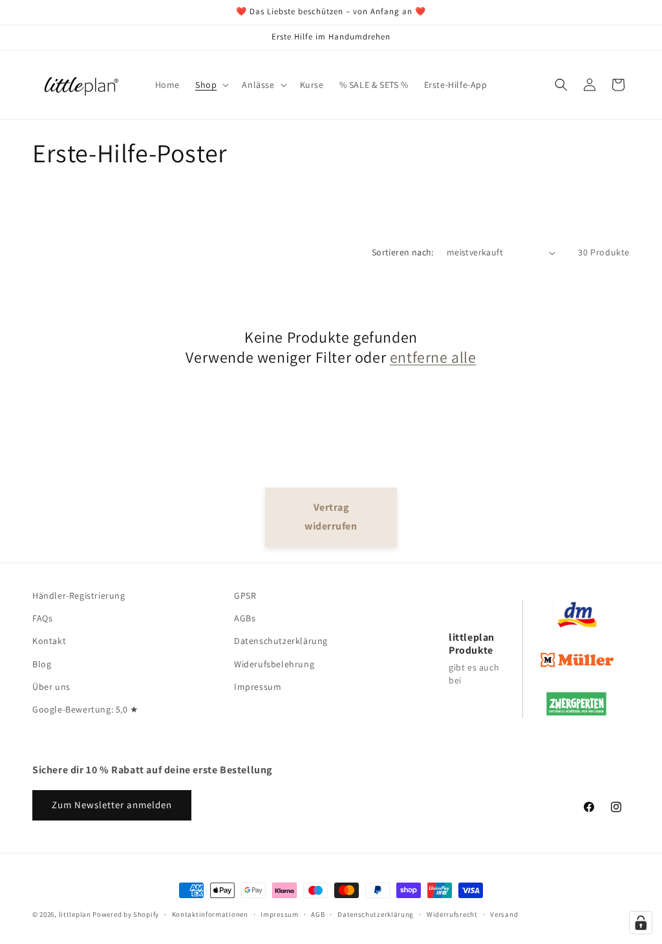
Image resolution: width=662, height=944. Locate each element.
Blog (41, 664)
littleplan (75, 914)
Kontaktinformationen (210, 914)
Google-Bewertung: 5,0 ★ (85, 709)
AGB (318, 914)
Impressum (257, 686)
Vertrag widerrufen (330, 516)
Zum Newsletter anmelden (112, 805)
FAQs (42, 618)
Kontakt (49, 641)
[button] (210, 84)
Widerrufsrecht (452, 914)
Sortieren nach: (403, 252)
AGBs (244, 618)
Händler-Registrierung (78, 595)
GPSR (245, 595)
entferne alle (433, 357)
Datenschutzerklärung (281, 641)
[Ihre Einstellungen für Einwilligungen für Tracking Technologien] (641, 923)
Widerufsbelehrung (274, 664)
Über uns (51, 686)
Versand (504, 914)
